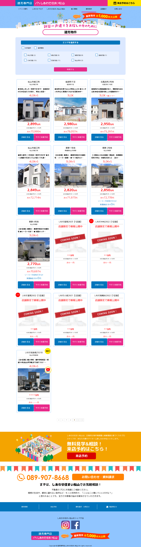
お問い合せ (118, 9)
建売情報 (24, 507)
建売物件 (89, 9)
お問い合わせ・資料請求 (98, 477)
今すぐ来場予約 (42, 137)
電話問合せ (113, 507)
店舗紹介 (103, 9)
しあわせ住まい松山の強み (56, 9)
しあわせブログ (37, 9)
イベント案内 (22, 9)
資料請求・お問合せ (83, 507)
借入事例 (74, 9)
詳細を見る (25, 137)
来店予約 (81, 456)
